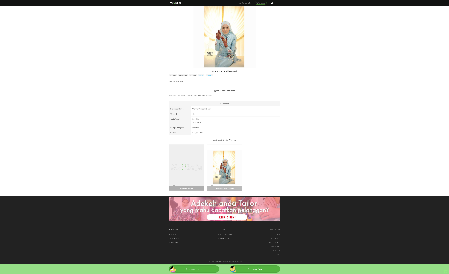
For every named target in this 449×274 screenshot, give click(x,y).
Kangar (209, 75)
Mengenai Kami (274, 238)
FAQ (278, 254)
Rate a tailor (173, 242)
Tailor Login (260, 3)
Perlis (201, 75)
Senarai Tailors (174, 238)
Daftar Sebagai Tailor (224, 234)
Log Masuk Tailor (224, 238)
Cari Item (172, 234)
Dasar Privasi (275, 246)
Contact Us (276, 250)
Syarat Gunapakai (273, 242)
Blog (278, 234)
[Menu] (278, 3)
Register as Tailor (244, 3)
